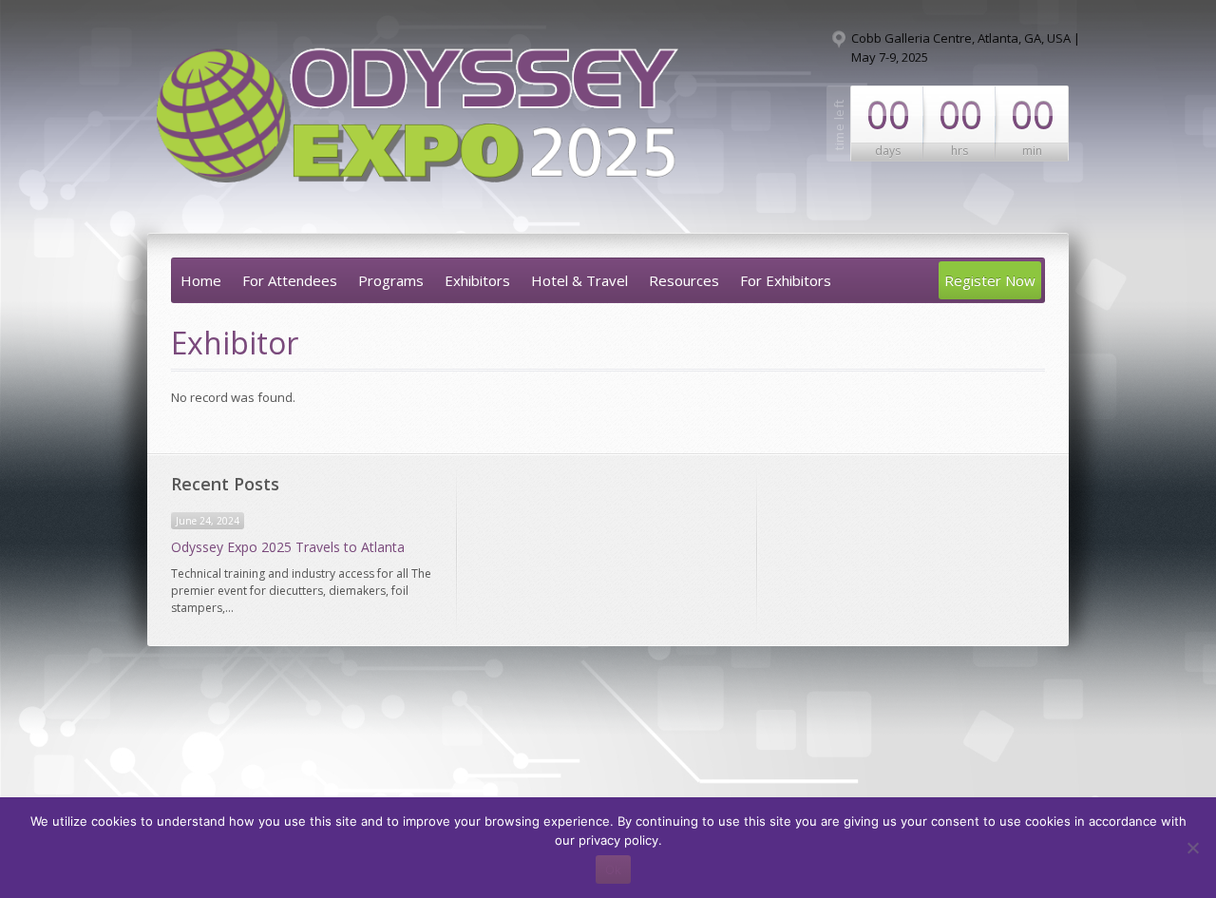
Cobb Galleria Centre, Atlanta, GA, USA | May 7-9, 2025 (965, 47)
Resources (684, 280)
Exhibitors (477, 280)
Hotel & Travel (579, 280)
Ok (613, 869)
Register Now (990, 280)
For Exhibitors (785, 280)
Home (200, 280)
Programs (391, 280)
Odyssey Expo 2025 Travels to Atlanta (288, 547)
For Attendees (289, 280)
